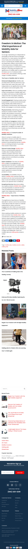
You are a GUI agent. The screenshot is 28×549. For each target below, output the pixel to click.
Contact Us (4, 500)
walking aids (14, 232)
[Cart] (25, 6)
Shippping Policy (19, 513)
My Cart (3, 518)
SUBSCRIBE (19, 473)
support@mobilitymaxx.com (8, 534)
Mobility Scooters (6, 445)
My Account (4, 513)
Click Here (21, 2)
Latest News (5, 440)
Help (16, 505)
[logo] (14, 11)
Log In (3, 520)
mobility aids (8, 245)
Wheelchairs (5, 449)
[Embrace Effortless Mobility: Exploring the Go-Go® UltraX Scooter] (14, 286)
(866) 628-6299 (5, 536)
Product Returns (5, 504)
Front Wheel (6, 456)
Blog (16, 507)
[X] (16, 484)
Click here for (14, 18)
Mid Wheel (20, 456)
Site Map (4, 506)
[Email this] (3, 240)
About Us (4, 502)
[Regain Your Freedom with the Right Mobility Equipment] (14, 312)
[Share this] (7, 240)
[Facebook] (7, 484)
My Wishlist (4, 516)
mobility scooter (16, 245)
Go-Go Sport (13, 456)
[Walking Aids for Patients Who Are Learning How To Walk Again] (14, 337)
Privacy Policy (18, 520)
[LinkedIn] (11, 484)
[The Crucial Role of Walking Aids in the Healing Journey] (14, 261)
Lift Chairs (4, 443)
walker (22, 245)
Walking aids (5, 447)
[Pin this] (18, 240)
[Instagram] (20, 484)
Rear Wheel (8, 457)
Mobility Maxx (5, 73)
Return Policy (18, 516)
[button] (2, 6)
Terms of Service (19, 518)
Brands (16, 503)
